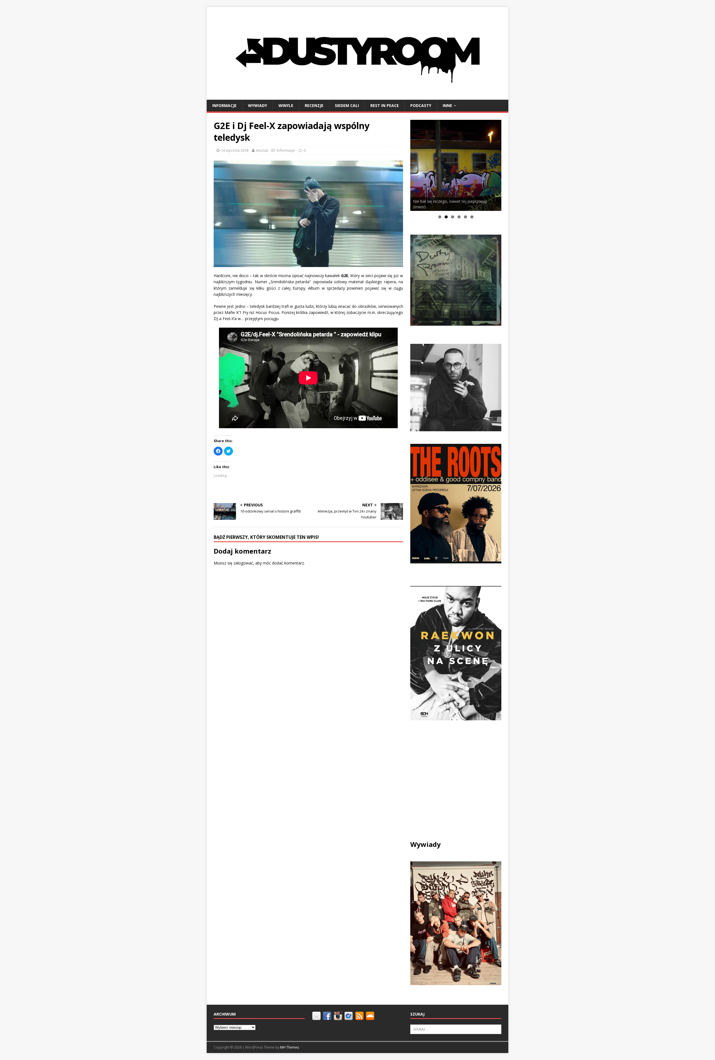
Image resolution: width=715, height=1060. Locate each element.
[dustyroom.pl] (357, 96)
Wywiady (257, 105)
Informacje (224, 105)
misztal (262, 150)
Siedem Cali (347, 105)
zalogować (243, 563)
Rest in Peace (384, 105)
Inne (447, 105)
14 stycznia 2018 (234, 150)
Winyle (285, 105)
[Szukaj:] (455, 1029)
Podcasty (420, 105)
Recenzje (314, 105)
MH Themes (289, 1047)
